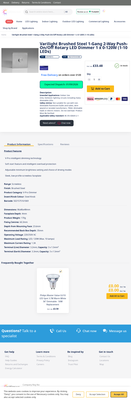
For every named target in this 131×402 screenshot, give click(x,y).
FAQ (7, 356)
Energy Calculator (13, 368)
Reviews (64, 144)
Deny (78, 394)
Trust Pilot (73, 364)
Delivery (15, 2)
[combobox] (68, 12)
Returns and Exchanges (16, 364)
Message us (118, 331)
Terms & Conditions (41, 2)
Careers (40, 364)
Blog (70, 356)
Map (102, 364)
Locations (104, 360)
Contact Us (105, 356)
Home (3, 34)
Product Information (19, 144)
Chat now (89, 331)
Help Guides (11, 360)
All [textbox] (66, 11)
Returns (25, 2)
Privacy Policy (43, 360)
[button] (120, 11)
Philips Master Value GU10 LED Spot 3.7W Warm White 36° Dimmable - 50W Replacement (53, 300)
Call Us (61, 331)
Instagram (73, 360)
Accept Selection (97, 394)
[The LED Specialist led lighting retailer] (11, 12)
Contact (57, 2)
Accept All (119, 394)
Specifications (45, 144)
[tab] (19, 144)
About (6, 2)
